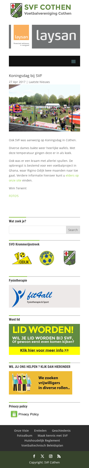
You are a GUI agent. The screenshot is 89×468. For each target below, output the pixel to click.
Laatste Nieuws (39, 82)
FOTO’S (14, 196)
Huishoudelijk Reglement (42, 440)
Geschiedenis (61, 430)
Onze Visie (21, 430)
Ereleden (40, 430)
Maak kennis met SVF (53, 435)
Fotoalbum (24, 435)
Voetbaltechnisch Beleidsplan (42, 445)
